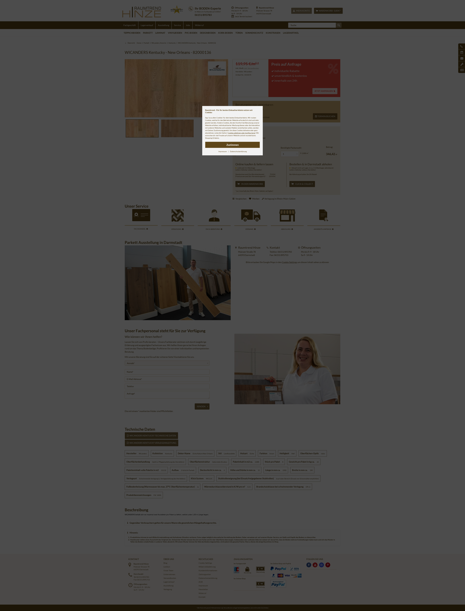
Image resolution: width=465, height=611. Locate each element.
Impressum (222, 151)
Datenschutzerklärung (238, 151)
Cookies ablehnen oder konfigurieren (241, 133)
